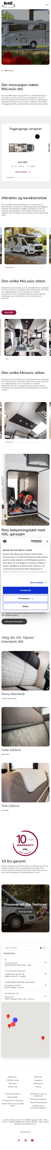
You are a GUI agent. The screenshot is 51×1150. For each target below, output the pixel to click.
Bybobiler (38, 1077)
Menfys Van (12, 1087)
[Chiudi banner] (47, 541)
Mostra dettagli (36, 582)
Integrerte (38, 1080)
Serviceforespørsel (12, 1094)
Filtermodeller (12, 1097)
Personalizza (24, 598)
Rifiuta (25, 606)
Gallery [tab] (8, 312)
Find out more (25, 911)
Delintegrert (38, 1083)
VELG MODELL (21, 172)
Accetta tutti (25, 590)
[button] (43, 1038)
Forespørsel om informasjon (13, 1100)
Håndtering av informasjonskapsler (38, 1107)
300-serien (13, 1083)
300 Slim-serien (13, 1080)
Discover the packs (14, 621)
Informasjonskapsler (38, 1099)
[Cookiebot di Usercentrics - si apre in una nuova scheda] (31, 541)
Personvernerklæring (38, 1102)
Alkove (38, 1087)
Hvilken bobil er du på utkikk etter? (13, 1105)
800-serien (9, 71)
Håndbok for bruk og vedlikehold (38, 1095)
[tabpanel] (25, 339)
